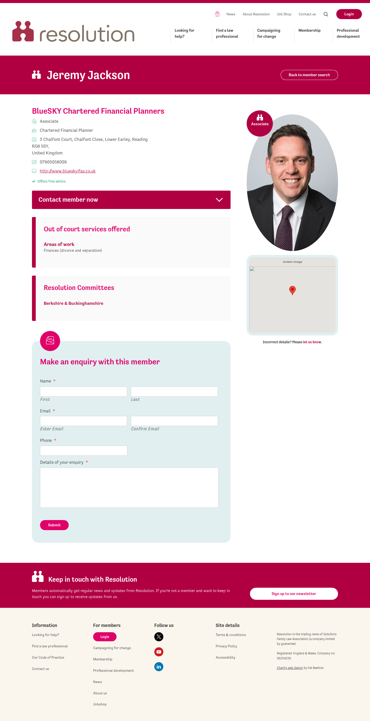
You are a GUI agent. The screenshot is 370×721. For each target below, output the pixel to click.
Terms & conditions (231, 635)
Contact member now (68, 199)
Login (349, 14)
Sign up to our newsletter (294, 593)
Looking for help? (184, 33)
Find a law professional (227, 33)
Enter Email (51, 428)
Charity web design (290, 668)
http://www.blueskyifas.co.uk (68, 171)
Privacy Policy (226, 646)
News (231, 14)
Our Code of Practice (48, 657)
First (45, 399)
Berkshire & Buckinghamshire (73, 303)
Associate (260, 123)
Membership (310, 30)
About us (100, 693)
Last (135, 399)
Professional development (348, 33)
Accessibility (225, 657)
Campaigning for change (268, 33)
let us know (312, 342)
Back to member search (309, 74)
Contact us (307, 14)
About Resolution (256, 14)
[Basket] (217, 13)
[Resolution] (73, 26)
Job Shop (284, 14)
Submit (54, 525)
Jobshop (100, 704)
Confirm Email (145, 428)
